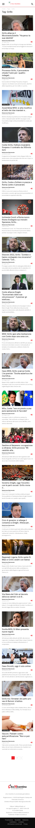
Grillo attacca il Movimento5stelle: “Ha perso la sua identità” (16, 35)
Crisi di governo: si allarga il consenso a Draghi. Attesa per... (16, 521)
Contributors (13, 822)
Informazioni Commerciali (14, 824)
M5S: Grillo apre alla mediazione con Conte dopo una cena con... (16, 335)
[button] (32, 4)
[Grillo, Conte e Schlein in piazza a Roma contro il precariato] (17, 172)
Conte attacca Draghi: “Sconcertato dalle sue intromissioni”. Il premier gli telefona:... (14, 296)
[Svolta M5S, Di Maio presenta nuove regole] (17, 619)
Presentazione (9, 820)
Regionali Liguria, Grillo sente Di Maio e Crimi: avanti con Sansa (16, 558)
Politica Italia (6, 29)
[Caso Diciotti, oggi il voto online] (17, 656)
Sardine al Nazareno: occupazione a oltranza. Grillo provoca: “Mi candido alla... (17, 447)
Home (3, 9)
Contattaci (21, 822)
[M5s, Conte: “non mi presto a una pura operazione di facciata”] (17, 398)
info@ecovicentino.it (21, 814)
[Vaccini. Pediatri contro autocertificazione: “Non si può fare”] (17, 723)
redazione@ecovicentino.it (21, 812)
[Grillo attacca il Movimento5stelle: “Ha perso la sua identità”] (17, 23)
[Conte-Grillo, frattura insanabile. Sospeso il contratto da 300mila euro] (17, 134)
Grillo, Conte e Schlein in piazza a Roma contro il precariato (17, 183)
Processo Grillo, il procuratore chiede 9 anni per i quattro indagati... (15, 73)
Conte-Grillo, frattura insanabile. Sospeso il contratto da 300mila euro (16, 147)
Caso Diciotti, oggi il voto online (16, 666)
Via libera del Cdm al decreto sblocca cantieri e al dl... (15, 595)
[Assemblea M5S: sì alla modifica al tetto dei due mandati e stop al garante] (17, 97)
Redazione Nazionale (8, 40)
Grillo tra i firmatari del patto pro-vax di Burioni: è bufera (17, 700)
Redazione (25, 820)
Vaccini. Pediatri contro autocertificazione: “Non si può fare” (16, 736)
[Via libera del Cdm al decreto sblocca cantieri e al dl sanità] (17, 584)
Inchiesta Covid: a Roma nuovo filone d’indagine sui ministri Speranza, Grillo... (15, 219)
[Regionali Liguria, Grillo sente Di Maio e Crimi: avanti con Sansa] (17, 547)
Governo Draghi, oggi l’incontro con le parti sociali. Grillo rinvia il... (16, 485)
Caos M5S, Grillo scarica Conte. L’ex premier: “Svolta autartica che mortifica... (17, 373)
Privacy (26, 824)
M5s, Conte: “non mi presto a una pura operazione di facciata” (16, 409)
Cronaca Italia (6, 67)
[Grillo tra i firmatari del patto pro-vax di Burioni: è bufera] (17, 688)
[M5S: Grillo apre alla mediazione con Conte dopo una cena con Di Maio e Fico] (17, 324)
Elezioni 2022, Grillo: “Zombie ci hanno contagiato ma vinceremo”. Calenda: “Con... (17, 257)
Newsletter (18, 820)
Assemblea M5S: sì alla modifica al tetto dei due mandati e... (17, 109)
